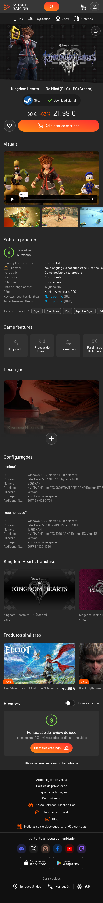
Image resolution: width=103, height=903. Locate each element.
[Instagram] (45, 848)
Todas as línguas (88, 703)
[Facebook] (57, 848)
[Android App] (68, 863)
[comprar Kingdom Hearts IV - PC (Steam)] (39, 589)
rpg (67, 311)
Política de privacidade (51, 786)
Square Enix (53, 277)
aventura (52, 311)
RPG (73, 291)
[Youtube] (69, 848)
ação (37, 311)
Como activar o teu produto (63, 272)
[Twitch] (81, 848)
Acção (49, 291)
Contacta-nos (51, 798)
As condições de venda (51, 780)
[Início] (16, 7)
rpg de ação (84, 311)
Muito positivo (54, 296)
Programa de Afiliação (51, 792)
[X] (33, 848)
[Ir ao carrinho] (83, 7)
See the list (52, 263)
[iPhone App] (35, 863)
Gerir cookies (52, 878)
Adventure (62, 291)
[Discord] (21, 848)
